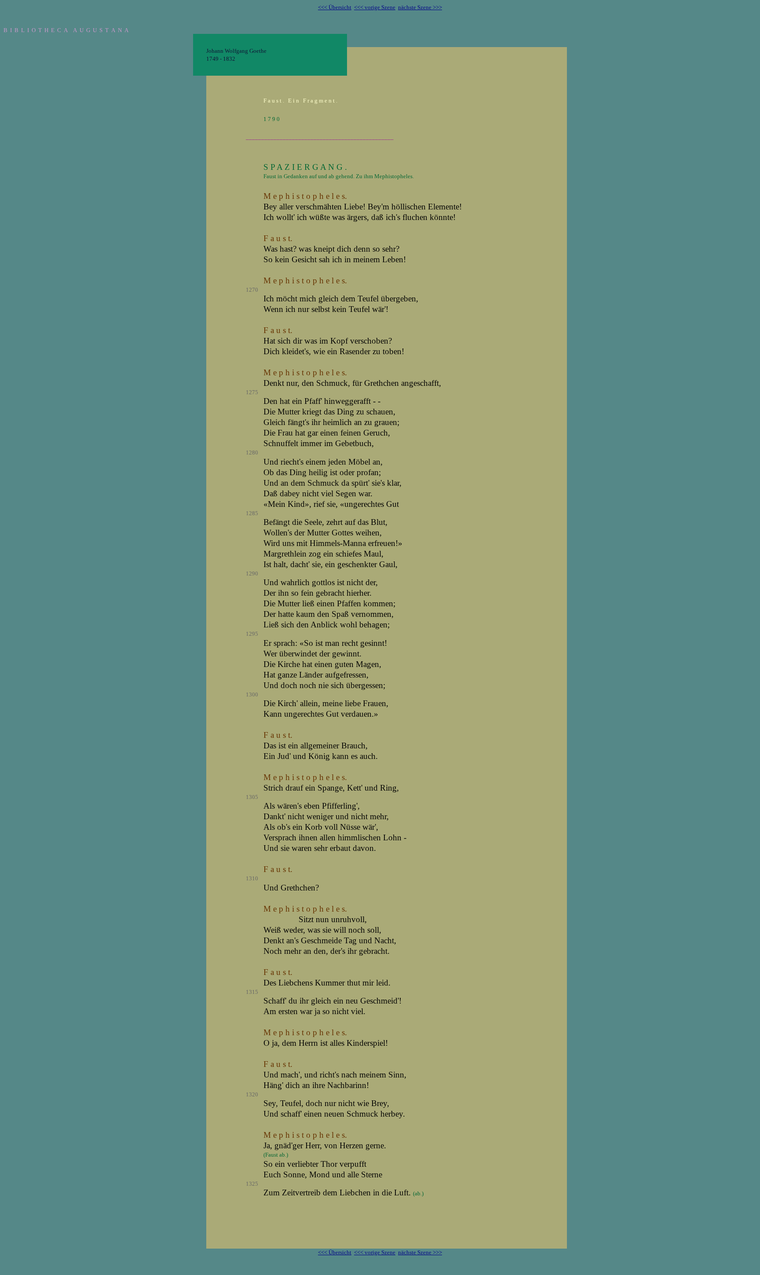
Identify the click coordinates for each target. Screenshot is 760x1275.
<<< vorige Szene (374, 7)
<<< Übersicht (334, 7)
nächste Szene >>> (420, 7)
